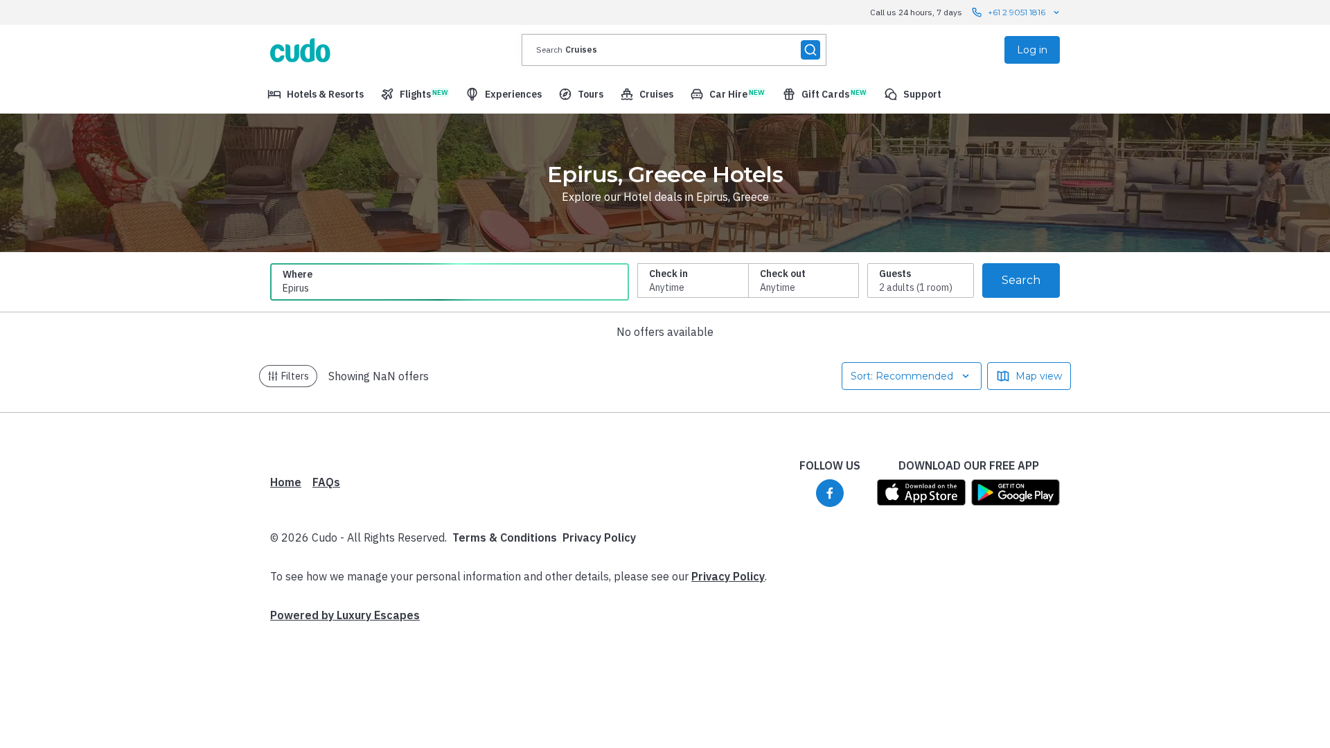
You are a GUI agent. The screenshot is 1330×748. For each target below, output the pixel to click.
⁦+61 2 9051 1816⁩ (1016, 12)
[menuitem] (315, 94)
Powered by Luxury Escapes (345, 615)
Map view (1039, 376)
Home (285, 482)
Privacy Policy (599, 537)
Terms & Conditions (504, 537)
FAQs (326, 482)
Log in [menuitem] (1032, 50)
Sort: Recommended (902, 376)
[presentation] (674, 50)
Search (1021, 280)
